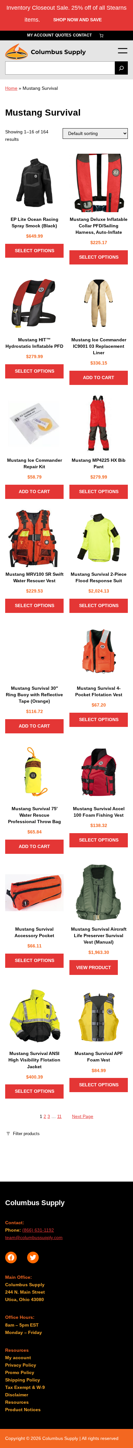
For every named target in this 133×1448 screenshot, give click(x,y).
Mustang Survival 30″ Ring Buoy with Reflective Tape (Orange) (34, 695)
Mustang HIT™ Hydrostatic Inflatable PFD (34, 343)
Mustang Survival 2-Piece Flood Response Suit (99, 577)
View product (93, 967)
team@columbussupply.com (34, 1237)
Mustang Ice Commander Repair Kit (34, 463)
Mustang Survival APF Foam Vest (99, 1056)
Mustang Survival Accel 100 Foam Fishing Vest (99, 812)
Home (11, 88)
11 (59, 1116)
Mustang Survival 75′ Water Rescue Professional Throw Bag (34, 815)
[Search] (121, 68)
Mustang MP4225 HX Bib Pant (99, 463)
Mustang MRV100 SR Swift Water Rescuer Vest (34, 577)
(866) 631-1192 (38, 1230)
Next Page (82, 1116)
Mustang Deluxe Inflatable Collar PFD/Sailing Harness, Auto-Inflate (99, 226)
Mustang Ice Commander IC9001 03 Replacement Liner (98, 346)
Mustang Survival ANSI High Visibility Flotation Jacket (34, 1060)
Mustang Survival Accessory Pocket (34, 932)
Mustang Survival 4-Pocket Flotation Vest (98, 691)
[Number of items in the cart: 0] (101, 35)
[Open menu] (122, 50)
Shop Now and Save (77, 19)
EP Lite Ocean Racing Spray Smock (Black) (34, 222)
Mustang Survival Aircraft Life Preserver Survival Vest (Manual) (99, 935)
